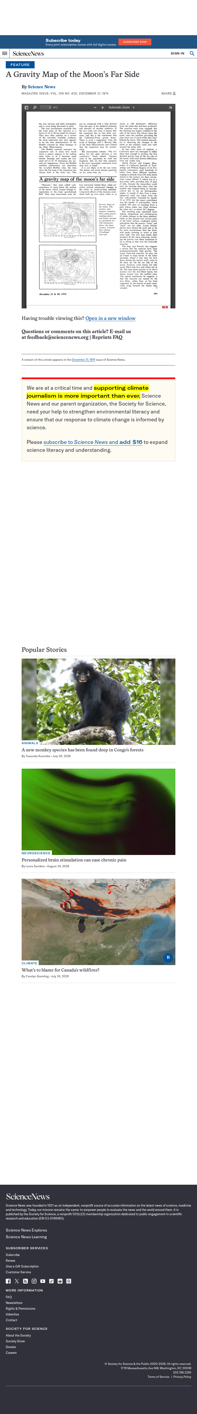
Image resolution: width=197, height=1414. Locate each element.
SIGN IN (178, 53)
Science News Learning (26, 1236)
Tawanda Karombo (38, 756)
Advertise (12, 1314)
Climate (29, 963)
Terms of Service (158, 1377)
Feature (20, 65)
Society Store (15, 1341)
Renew (10, 1260)
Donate (11, 1347)
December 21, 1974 (83, 359)
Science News (41, 87)
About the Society (18, 1335)
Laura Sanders (35, 866)
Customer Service (18, 1272)
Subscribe (13, 1255)
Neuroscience (36, 853)
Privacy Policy (182, 1377)
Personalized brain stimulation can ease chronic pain (74, 860)
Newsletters (14, 1303)
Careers (11, 1353)
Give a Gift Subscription (22, 1266)
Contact (11, 1320)
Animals (30, 743)
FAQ (9, 1297)
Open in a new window (110, 318)
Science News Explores (26, 1230)
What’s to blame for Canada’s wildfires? (60, 970)
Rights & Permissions (21, 1308)
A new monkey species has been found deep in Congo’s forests (82, 750)
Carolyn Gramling (37, 976)
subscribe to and (92, 442)
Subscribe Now (135, 42)
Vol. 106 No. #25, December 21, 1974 (79, 93)
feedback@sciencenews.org (57, 337)
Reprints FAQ (107, 337)
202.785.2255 (182, 1372)
